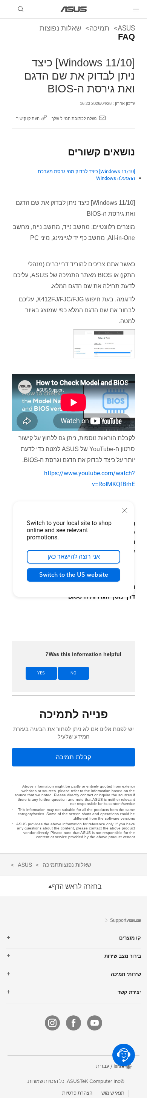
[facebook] (73, 1022)
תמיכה (99, 28)
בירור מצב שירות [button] (122, 956)
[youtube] (94, 1022)
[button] (136, 9)
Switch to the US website (73, 575)
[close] (125, 510)
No (73, 673)
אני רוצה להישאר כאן (73, 557)
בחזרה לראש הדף (77, 886)
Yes (41, 673)
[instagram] (52, 1022)
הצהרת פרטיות (77, 1093)
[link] (73, 9)
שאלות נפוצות (60, 28)
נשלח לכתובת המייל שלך (74, 118)
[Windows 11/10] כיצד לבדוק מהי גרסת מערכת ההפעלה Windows (86, 175)
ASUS (126, 28)
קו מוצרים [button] (130, 937)
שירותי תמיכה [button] (126, 974)
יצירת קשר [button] (129, 992)
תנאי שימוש (112, 1093)
